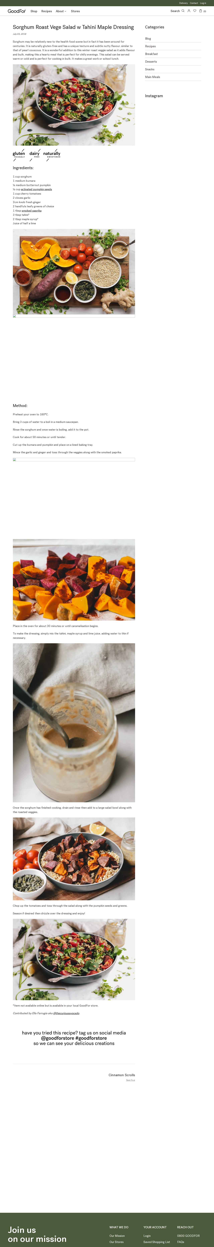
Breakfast (151, 54)
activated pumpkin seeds (36, 189)
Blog (148, 38)
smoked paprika (31, 210)
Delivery (183, 3)
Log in (203, 3)
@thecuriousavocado (66, 1013)
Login (147, 1236)
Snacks (149, 69)
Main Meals (152, 77)
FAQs (180, 1242)
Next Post (130, 1080)
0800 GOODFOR (188, 1236)
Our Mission (117, 1236)
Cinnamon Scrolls (122, 1075)
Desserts (151, 61)
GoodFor (17, 11)
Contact (194, 3)
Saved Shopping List (156, 1242)
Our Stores (117, 1242)
